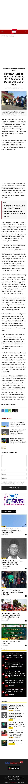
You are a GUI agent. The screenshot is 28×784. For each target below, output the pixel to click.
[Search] (26, 32)
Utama (14, 70)
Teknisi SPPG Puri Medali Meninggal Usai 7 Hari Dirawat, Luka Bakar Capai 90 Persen (17, 724)
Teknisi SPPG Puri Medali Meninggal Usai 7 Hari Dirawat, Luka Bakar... (12, 592)
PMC (15, 779)
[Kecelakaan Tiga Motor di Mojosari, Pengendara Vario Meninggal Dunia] (5, 424)
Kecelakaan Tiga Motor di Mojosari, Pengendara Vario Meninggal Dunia (17, 424)
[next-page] (5, 448)
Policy (18, 779)
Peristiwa (3, 426)
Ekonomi (8, 35)
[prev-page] (2, 448)
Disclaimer (21, 777)
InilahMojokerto (13, 782)
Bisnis (12, 35)
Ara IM (9, 87)
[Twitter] (6, 410)
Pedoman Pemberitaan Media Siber (10, 777)
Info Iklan (10, 779)
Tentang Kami (11, 776)
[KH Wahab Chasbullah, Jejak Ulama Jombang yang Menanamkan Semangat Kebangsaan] (5, 432)
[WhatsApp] (9, 410)
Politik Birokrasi (13, 68)
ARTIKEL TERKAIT (6, 418)
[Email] (13, 410)
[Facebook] (2, 410)
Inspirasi (3, 434)
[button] (2, 32)
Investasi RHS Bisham (10, 404)
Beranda (3, 35)
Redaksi (17, 776)
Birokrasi (3, 610)
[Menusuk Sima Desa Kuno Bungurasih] (14, 631)
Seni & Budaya (4, 638)
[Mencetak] (16, 410)
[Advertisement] (14, 15)
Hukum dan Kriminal (20, 68)
